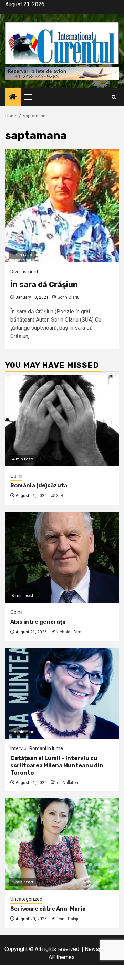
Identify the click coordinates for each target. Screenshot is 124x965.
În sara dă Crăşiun (44, 284)
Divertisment (24, 271)
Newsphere (99, 949)
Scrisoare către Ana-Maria (48, 908)
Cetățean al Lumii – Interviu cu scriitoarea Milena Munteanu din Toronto (56, 765)
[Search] (114, 97)
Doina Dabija (68, 918)
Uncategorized (26, 899)
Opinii (16, 476)
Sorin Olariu (69, 297)
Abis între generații (38, 622)
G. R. (60, 495)
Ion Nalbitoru (68, 782)
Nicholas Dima (70, 632)
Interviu (18, 748)
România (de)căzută (38, 485)
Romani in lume (46, 748)
